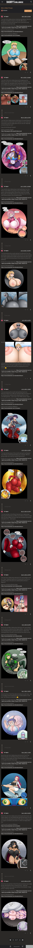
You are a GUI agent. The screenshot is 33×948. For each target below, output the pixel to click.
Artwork (5, 10)
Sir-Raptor (6, 16)
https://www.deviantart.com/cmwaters (10, 35)
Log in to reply (28, 10)
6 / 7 (16, 940)
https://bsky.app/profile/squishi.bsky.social (11, 131)
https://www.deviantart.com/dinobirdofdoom (12, 31)
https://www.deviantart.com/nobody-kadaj (11, 586)
